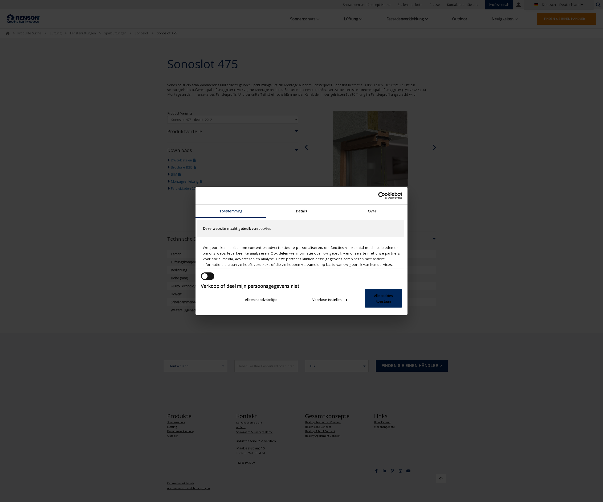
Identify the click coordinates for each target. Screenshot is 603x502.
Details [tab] (301, 211)
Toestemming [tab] (230, 211)
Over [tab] (372, 211)
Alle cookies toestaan (383, 298)
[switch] (207, 276)
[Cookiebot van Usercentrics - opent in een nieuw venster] (381, 195)
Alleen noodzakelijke (261, 299)
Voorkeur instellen (327, 299)
